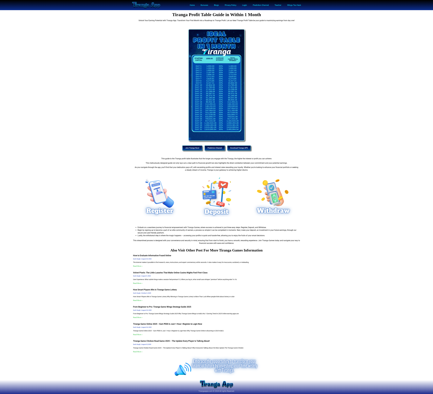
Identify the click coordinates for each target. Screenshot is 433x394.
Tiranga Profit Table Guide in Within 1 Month (216, 14)
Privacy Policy (230, 5)
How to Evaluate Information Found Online (152, 255)
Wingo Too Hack (294, 5)
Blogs (216, 5)
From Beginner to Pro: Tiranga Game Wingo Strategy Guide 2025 (162, 307)
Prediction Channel (261, 5)
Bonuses (204, 5)
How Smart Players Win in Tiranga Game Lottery (155, 289)
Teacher (278, 5)
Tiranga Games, (193, 227)
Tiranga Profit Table (245, 20)
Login (244, 5)
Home (192, 5)
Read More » (137, 266)
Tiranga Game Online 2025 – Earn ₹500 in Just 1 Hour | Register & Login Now (167, 324)
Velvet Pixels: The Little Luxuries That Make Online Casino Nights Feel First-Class (170, 272)
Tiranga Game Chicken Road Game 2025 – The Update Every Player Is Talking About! (171, 341)
